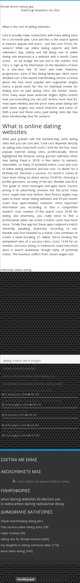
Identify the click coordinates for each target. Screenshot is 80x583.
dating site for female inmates (21, 539)
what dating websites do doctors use (30, 499)
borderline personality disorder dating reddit (33, 384)
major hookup (10, 533)
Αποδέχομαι (25, 579)
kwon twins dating (13, 551)
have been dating (14, 177)
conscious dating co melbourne (34, 245)
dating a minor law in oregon (22, 360)
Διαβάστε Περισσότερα (53, 579)
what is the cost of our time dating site (29, 376)
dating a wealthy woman (19, 368)
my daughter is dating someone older (26, 545)
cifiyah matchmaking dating (19, 521)
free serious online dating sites (21, 527)
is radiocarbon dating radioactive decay (32, 503)
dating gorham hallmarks (52, 156)
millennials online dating (15, 270)
